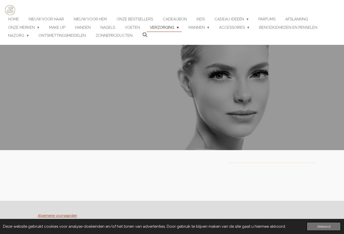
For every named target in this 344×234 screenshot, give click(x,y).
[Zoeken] (145, 35)
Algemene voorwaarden (57, 216)
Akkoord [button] (323, 226)
